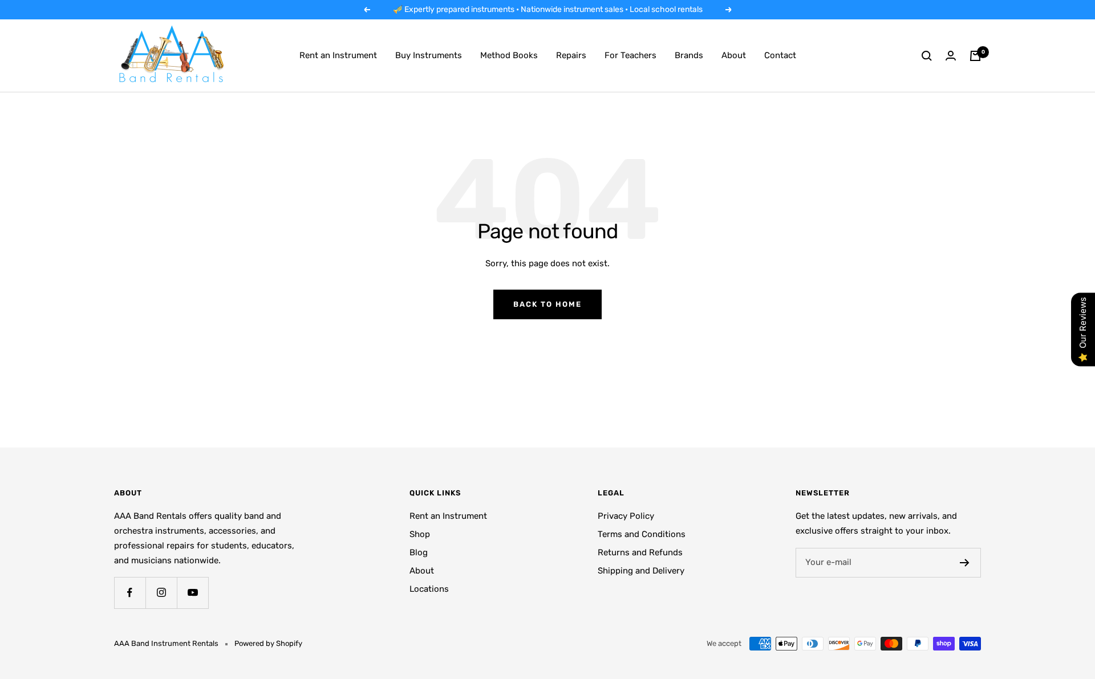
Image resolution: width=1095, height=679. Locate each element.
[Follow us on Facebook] (129, 592)
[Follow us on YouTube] (192, 592)
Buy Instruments (428, 55)
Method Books (509, 55)
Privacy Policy (626, 516)
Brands (689, 55)
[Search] (927, 56)
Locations (429, 589)
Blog (418, 552)
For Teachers (630, 55)
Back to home (547, 304)
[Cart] (975, 56)
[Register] (965, 563)
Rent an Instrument (338, 55)
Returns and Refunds (640, 552)
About (733, 55)
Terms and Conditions (642, 534)
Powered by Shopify (268, 643)
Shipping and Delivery (641, 571)
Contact (780, 55)
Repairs (571, 55)
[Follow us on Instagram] (161, 592)
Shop (419, 534)
